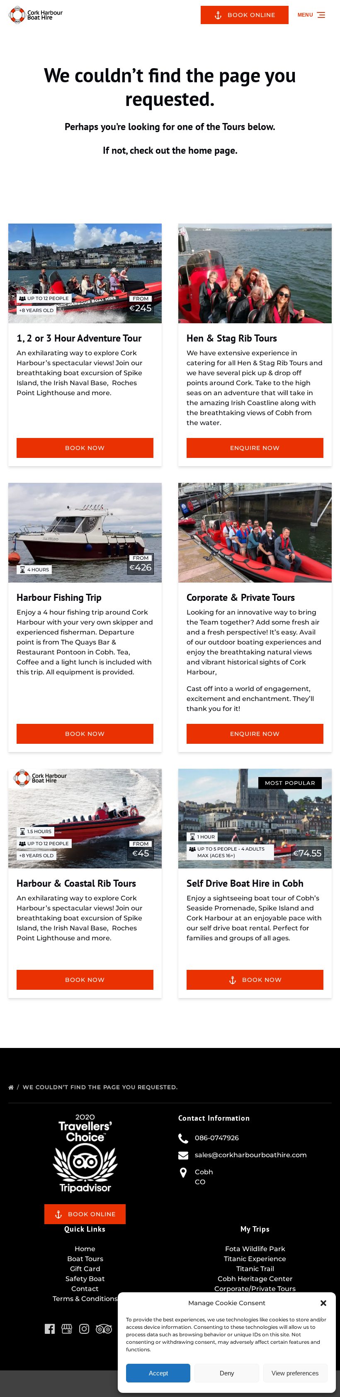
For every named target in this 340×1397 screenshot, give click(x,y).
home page (211, 150)
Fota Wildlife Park (255, 1249)
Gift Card (85, 1269)
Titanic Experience (255, 1259)
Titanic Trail (255, 1269)
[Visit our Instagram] (84, 1329)
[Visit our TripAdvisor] (104, 1329)
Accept (158, 1373)
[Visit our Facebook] (50, 1329)
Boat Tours (85, 1259)
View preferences (295, 1373)
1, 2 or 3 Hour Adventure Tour (79, 338)
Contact (85, 1289)
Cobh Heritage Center (255, 1279)
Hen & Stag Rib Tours (232, 338)
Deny (227, 1373)
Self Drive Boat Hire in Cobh (245, 883)
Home (85, 1249)
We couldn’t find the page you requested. (101, 1087)
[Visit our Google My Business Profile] (66, 1329)
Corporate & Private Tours (241, 597)
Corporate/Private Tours (255, 1289)
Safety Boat (85, 1279)
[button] (323, 1303)
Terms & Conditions (85, 1299)
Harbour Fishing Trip (59, 597)
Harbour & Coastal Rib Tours (76, 883)
